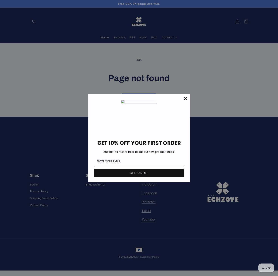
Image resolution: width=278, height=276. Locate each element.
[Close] (185, 98)
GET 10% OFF (139, 173)
